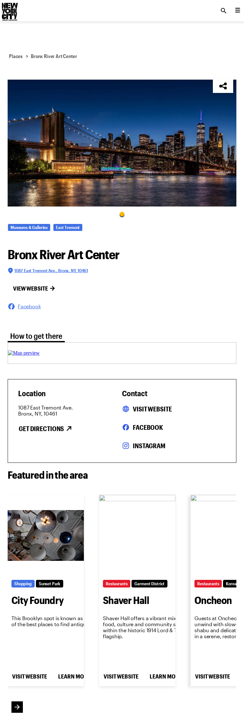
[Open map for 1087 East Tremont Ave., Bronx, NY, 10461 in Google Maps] (24, 353)
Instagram (149, 445)
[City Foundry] (46, 535)
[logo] (9, 9)
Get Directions (41, 428)
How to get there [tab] (36, 335)
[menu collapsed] (237, 11)
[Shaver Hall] (137, 535)
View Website (30, 288)
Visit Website (152, 409)
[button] (122, 143)
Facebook (148, 427)
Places (16, 56)
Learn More (74, 676)
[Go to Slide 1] (122, 214)
